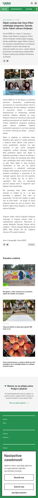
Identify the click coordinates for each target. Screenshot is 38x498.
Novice (4, 9)
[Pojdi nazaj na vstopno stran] (6, 3)
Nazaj (32, 245)
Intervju (5, 434)
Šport (4, 423)
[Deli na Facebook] (4, 61)
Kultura (29, 9)
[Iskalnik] (31, 3)
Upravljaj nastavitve (19, 493)
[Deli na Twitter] (7, 61)
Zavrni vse (19, 487)
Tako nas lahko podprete (17, 403)
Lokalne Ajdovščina (7, 20)
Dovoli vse (19, 477)
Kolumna (5, 437)
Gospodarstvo (16, 9)
